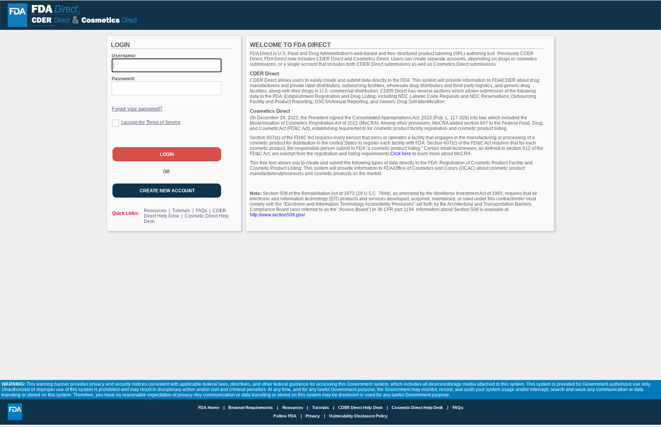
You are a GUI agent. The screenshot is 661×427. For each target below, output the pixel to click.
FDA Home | (212, 407)
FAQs (458, 407)
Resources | (157, 210)
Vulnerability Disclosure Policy (358, 416)
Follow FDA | (288, 416)
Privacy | (315, 416)
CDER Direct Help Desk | (363, 407)
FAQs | (204, 210)
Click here (401, 153)
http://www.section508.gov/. (278, 215)
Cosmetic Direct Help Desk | (420, 407)
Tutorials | (183, 210)
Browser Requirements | (253, 407)
